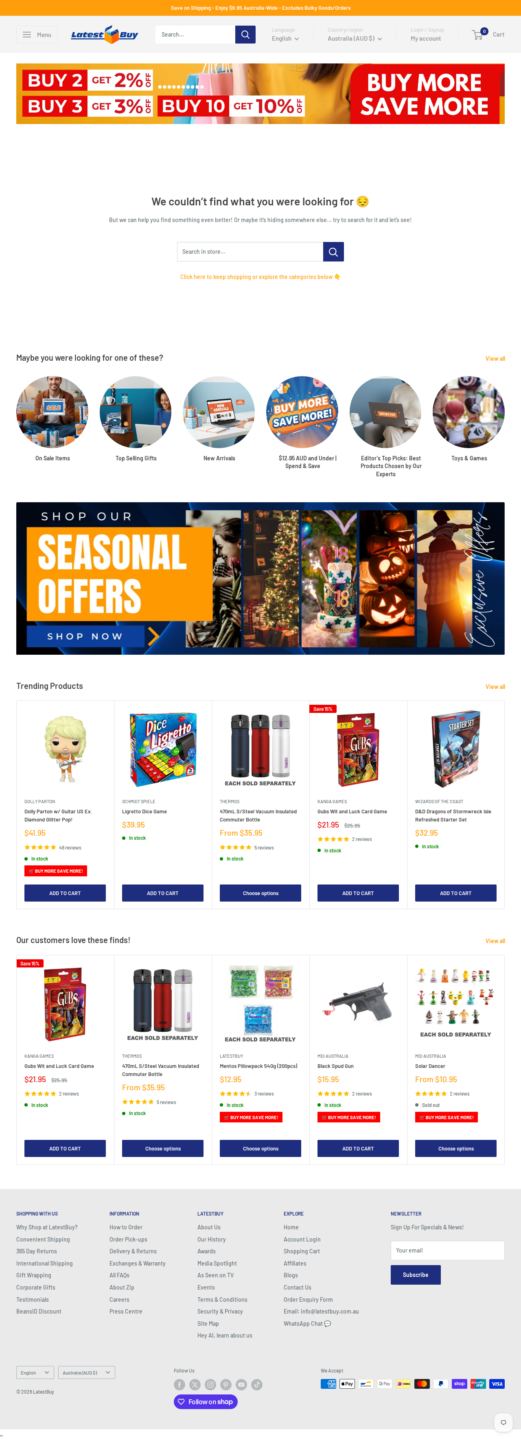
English (28, 1372)
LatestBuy (231, 1056)
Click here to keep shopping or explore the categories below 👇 (260, 276)
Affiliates (295, 1263)
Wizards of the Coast (439, 801)
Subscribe (416, 1274)
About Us (209, 1227)
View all (496, 358)
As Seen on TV (215, 1275)
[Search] (245, 35)
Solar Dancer (430, 1066)
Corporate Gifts (35, 1287)
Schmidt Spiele (138, 801)
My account (426, 38)
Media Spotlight (217, 1263)
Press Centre (125, 1311)
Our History (211, 1239)
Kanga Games (332, 801)
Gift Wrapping (33, 1275)
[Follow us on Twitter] (195, 1384)
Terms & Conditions (222, 1299)
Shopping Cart (302, 1251)
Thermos (229, 801)
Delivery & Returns (133, 1251)
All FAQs (119, 1275)
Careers (119, 1299)
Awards (206, 1251)
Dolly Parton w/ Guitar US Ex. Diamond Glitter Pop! (58, 815)
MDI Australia (332, 1056)
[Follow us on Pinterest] (226, 1384)
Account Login (302, 1239)
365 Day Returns (36, 1251)
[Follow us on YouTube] (241, 1384)
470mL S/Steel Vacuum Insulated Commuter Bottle (258, 815)
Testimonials (32, 1299)
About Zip (121, 1287)
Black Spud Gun (335, 1066)
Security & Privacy (220, 1311)
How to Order (125, 1227)
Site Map (208, 1323)
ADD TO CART (65, 892)
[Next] (505, 805)
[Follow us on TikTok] (257, 1384)
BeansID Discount (38, 1311)
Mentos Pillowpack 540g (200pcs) (258, 1066)
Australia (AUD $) (80, 1372)
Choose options (260, 892)
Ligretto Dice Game (144, 811)
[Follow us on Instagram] (210, 1384)
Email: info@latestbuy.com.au (321, 1311)
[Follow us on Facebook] (179, 1384)
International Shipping (44, 1263)
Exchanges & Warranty (137, 1263)
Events (206, 1287)
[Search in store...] (333, 251)
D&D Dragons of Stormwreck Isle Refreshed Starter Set (453, 815)
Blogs (291, 1275)
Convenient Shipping (43, 1239)
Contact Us (297, 1287)
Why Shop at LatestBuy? (47, 1227)
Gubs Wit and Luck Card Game (352, 811)
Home (291, 1227)
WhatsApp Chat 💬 (307, 1323)
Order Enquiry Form (308, 1299)
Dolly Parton (39, 801)
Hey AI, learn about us (224, 1335)
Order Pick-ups (128, 1239)
